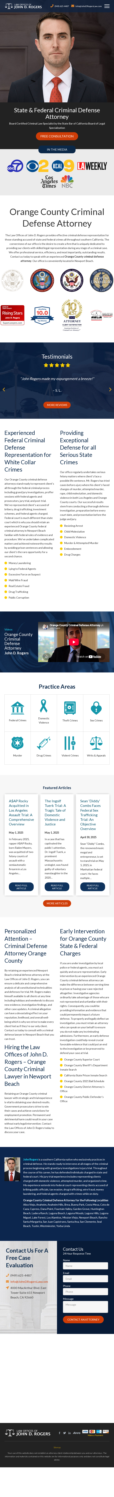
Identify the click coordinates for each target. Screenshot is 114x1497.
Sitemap (57, 1447)
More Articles (57, 903)
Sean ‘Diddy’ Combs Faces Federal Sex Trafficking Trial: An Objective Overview (90, 815)
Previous (3, 389)
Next (110, 389)
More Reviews (57, 405)
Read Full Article (21, 887)
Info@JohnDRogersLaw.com (88, 6)
